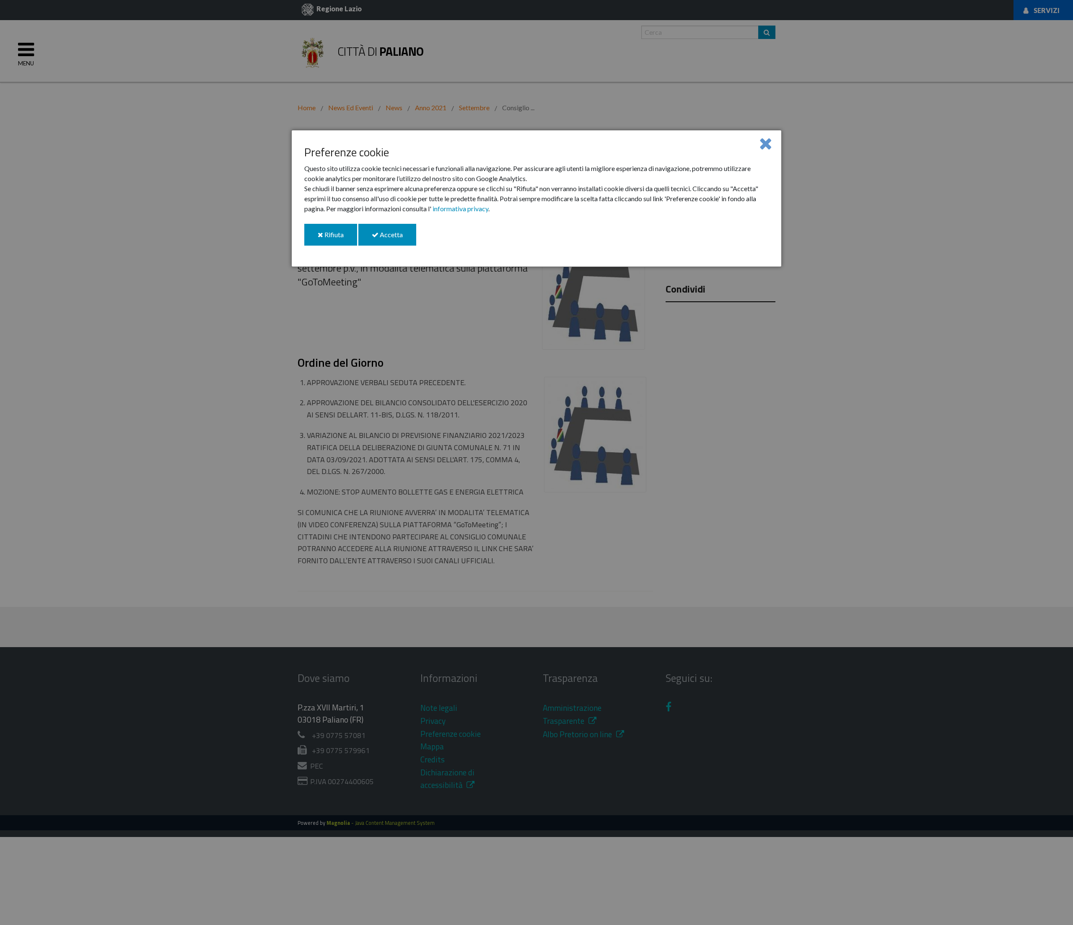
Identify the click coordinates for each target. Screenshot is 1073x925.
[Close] (765, 143)
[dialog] (536, 198)
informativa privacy (460, 208)
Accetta (397, 238)
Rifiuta (340, 238)
